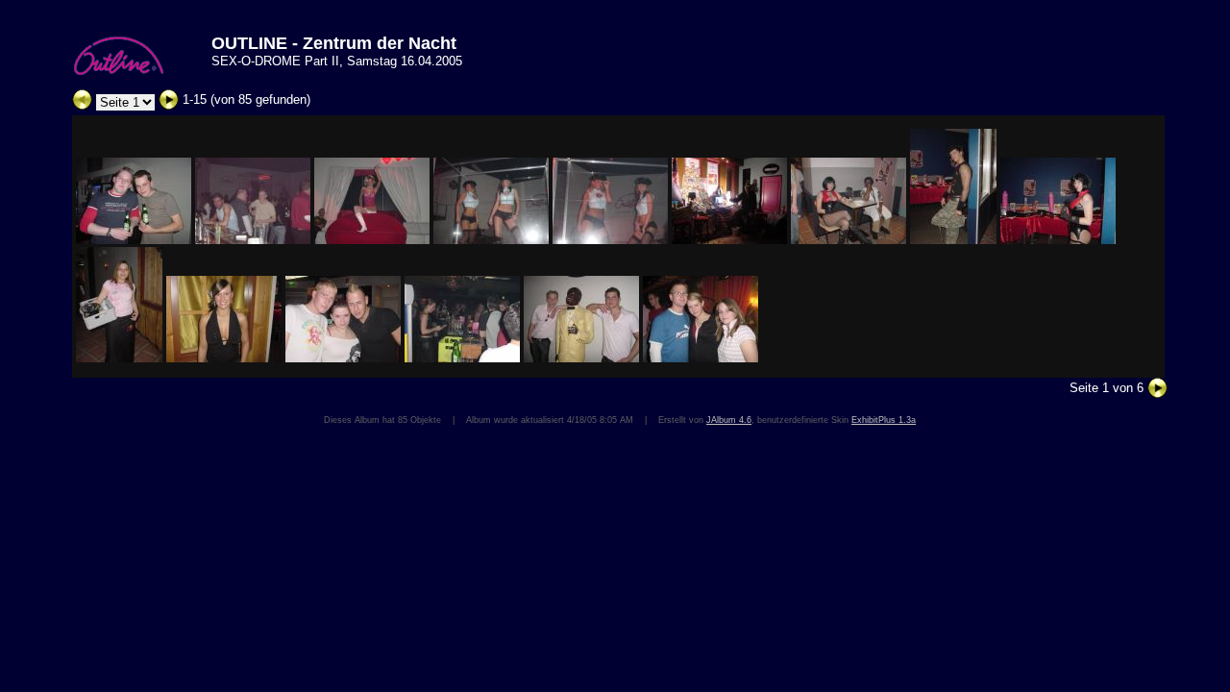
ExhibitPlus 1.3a (883, 420)
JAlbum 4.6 (728, 420)
